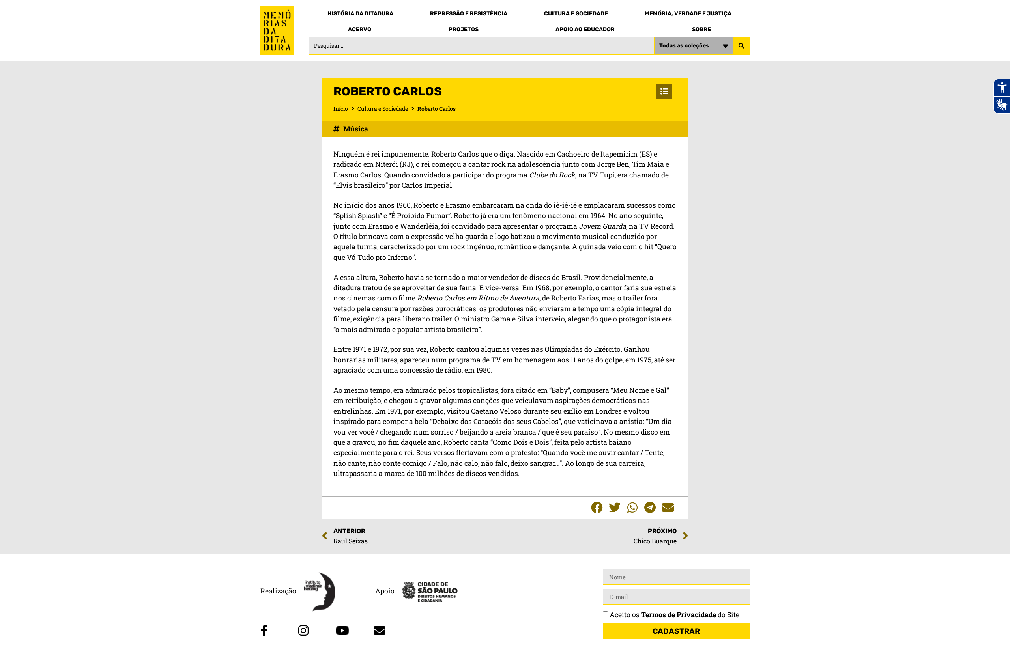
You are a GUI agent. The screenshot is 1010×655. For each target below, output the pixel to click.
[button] (597, 508)
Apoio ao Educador (585, 29)
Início (340, 108)
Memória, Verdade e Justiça (688, 13)
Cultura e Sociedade (576, 13)
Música (355, 128)
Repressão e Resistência (468, 13)
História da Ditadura (360, 13)
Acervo (359, 29)
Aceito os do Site (674, 614)
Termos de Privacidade (678, 614)
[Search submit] (741, 46)
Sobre (701, 29)
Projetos (464, 29)
